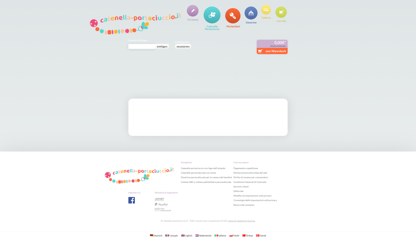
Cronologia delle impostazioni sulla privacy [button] (255, 200)
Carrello (281, 20)
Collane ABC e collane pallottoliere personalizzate (206, 182)
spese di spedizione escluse (241, 220)
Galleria (266, 17)
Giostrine (251, 22)
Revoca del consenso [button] (244, 204)
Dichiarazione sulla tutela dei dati (250, 172)
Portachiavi (233, 26)
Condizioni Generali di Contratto (250, 182)
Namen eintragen (138, 40)
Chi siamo (192, 19)
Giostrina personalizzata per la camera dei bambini (206, 177)
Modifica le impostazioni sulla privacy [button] (253, 195)
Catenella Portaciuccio (212, 27)
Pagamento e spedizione (246, 168)
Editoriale (238, 191)
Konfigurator (182, 42)
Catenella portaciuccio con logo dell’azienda (203, 168)
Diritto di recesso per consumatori (251, 177)
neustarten (183, 46)
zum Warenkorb (276, 51)
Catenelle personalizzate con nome (198, 172)
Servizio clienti (241, 186)
